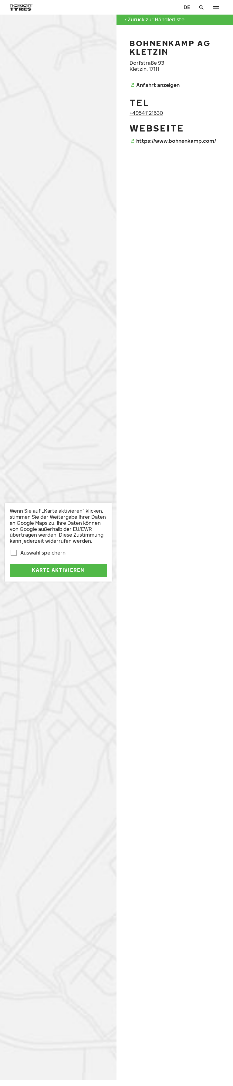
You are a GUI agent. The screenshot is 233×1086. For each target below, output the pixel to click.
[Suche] (201, 7)
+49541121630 (146, 113)
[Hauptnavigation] (216, 7)
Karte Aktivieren (58, 570)
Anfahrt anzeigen (158, 85)
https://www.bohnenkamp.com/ (176, 141)
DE (187, 7)
